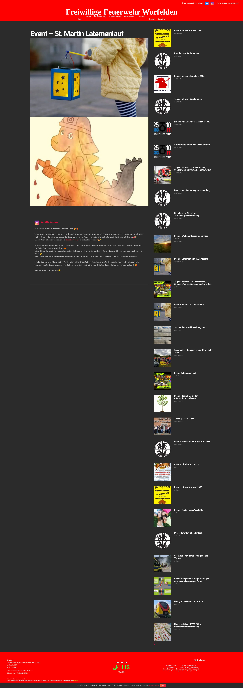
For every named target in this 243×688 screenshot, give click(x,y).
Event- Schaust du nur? (185, 373)
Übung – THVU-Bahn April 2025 (188, 601)
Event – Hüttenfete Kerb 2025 (188, 487)
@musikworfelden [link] (72, 240)
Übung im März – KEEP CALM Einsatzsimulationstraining (187, 625)
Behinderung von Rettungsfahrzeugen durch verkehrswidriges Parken (191, 579)
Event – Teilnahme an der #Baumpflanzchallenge (186, 397)
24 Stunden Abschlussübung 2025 (190, 327)
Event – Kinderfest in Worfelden (189, 510)
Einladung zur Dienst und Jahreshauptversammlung (186, 214)
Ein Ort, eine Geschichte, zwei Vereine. (192, 122)
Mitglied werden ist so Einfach (188, 533)
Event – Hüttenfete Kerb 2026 (188, 30)
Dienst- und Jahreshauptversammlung (192, 190)
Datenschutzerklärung (153, 685)
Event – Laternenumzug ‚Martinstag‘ (191, 259)
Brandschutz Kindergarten (186, 53)
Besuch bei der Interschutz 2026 (189, 76)
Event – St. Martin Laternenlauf (189, 304)
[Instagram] (212, 3)
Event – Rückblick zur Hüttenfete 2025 (192, 441)
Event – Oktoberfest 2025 (186, 464)
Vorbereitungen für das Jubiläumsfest (192, 144)
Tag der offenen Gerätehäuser (188, 99)
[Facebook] (207, 3)
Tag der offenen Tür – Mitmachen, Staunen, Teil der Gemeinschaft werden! (192, 168)
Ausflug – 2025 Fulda (184, 419)
